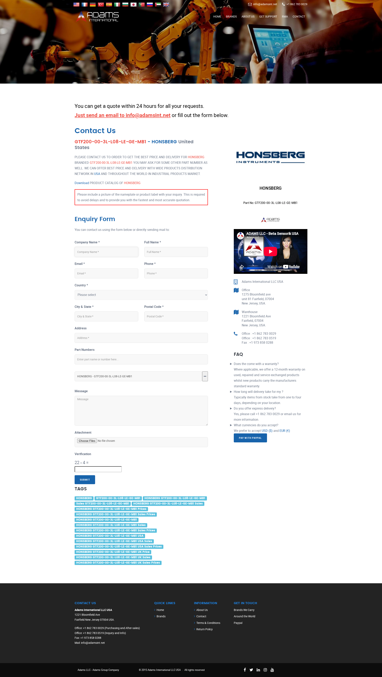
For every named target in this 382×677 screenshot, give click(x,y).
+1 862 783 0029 (296, 4)
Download (82, 183)
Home (217, 16)
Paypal (238, 623)
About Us (248, 16)
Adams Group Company (106, 670)
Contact (299, 16)
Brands (231, 16)
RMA (285, 16)
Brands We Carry (244, 610)
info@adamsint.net (265, 4)
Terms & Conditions (208, 623)
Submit (85, 479)
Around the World (244, 616)
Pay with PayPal (250, 437)
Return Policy (204, 629)
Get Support (268, 16)
